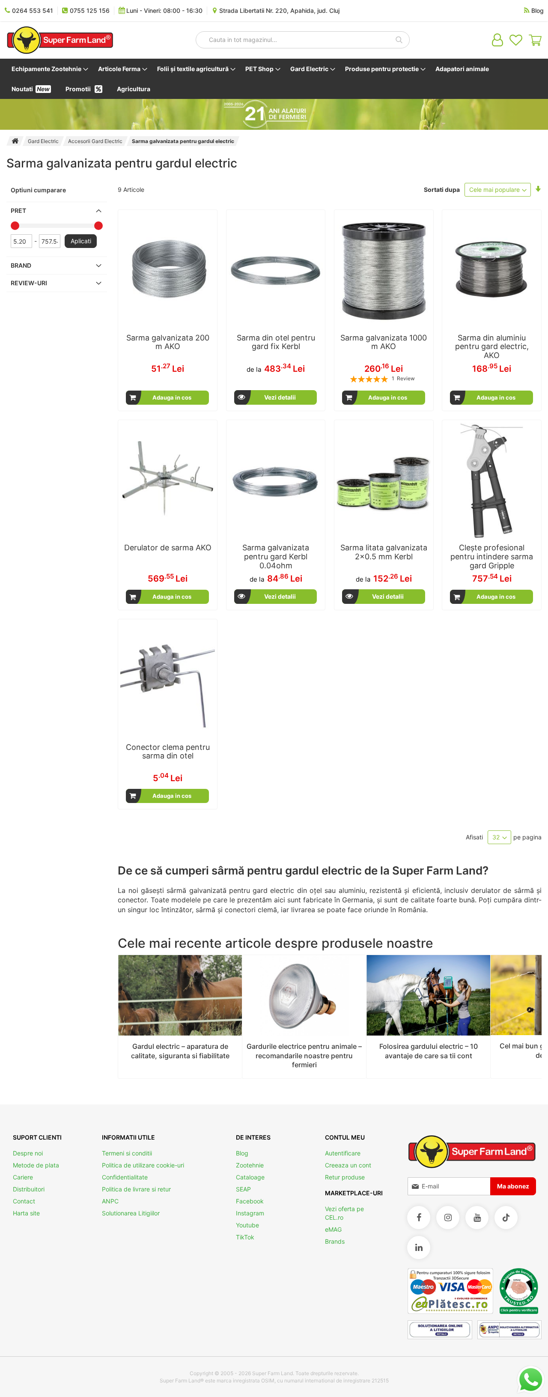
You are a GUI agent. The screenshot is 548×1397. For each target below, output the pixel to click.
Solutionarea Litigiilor (131, 1213)
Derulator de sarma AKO (167, 547)
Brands (335, 1241)
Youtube (247, 1225)
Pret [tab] (18, 210)
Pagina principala (15, 141)
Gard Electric (43, 141)
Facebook (250, 1201)
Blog (242, 1153)
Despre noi (28, 1153)
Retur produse (345, 1177)
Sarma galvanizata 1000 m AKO (383, 342)
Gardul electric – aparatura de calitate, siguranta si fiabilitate (180, 1051)
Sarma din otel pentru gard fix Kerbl (276, 342)
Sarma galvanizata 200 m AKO (167, 342)
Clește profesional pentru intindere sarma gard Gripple (491, 556)
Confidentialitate (125, 1177)
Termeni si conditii (127, 1153)
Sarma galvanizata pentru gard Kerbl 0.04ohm (275, 556)
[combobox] (303, 39)
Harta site (26, 1213)
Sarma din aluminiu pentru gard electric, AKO (492, 346)
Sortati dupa (442, 189)
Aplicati (81, 241)
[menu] (274, 79)
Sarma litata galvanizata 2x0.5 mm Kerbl (383, 552)
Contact (24, 1201)
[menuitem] (48, 69)
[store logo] (59, 40)
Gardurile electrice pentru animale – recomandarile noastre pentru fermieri (304, 1055)
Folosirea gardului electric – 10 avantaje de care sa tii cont (428, 1051)
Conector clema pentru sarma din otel (168, 752)
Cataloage (250, 1177)
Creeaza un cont (348, 1165)
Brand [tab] (21, 265)
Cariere (23, 1177)
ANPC (110, 1201)
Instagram (250, 1213)
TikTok (245, 1237)
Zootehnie (250, 1165)
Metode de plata (36, 1165)
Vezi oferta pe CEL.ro (344, 1213)
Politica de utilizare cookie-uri (143, 1165)
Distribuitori (29, 1189)
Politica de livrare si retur (136, 1189)
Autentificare (342, 1153)
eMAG (333, 1229)
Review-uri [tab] (29, 283)
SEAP (243, 1189)
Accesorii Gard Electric (95, 141)
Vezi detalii (280, 397)
